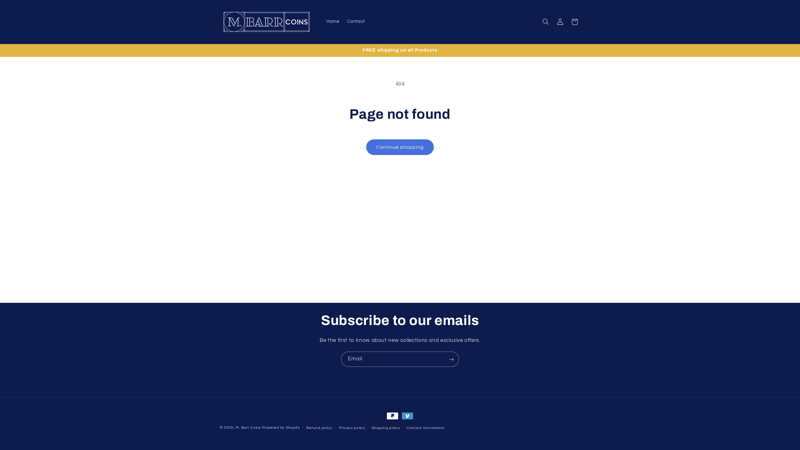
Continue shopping (400, 147)
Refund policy (319, 428)
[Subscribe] (451, 359)
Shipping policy (386, 428)
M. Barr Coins (248, 427)
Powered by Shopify (281, 427)
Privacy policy (352, 428)
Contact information (426, 428)
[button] (545, 22)
